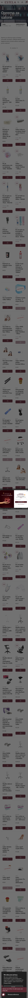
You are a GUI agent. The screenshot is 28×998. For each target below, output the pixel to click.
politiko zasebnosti (22, 504)
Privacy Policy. (7, 983)
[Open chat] (3, 995)
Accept (13, 987)
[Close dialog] (27, 491)
